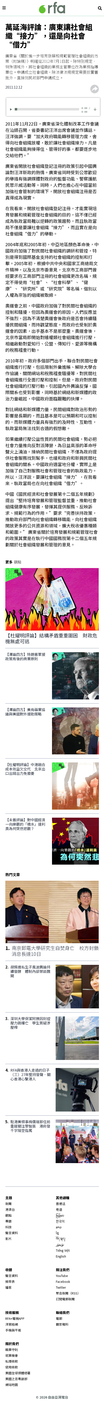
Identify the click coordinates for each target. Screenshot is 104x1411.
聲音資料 (11, 1232)
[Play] (12, 109)
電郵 (59, 1318)
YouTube (62, 1275)
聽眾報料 (62, 1324)
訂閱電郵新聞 (65, 1299)
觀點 (8, 1215)
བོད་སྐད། (60, 1238)
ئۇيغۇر (60, 1244)
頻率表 (10, 1281)
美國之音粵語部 (16, 1378)
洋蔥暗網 (11, 1324)
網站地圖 (11, 1384)
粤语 (59, 1209)
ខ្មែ (57, 1232)
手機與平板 (13, 1330)
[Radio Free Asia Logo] (52, 7)
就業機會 (11, 1355)
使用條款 (11, 1367)
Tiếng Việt (63, 1250)
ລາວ (58, 1227)
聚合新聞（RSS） (68, 1293)
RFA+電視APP (14, 1318)
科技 (8, 1227)
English (61, 1256)
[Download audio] (95, 108)
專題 (8, 1221)
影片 (8, 1238)
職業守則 (11, 1349)
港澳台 (10, 1209)
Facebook (63, 1281)
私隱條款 (11, 1361)
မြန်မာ (60, 1215)
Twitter (61, 1287)
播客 (8, 1287)
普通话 (60, 1203)
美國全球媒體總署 (17, 1373)
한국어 (60, 1221)
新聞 (8, 1203)
